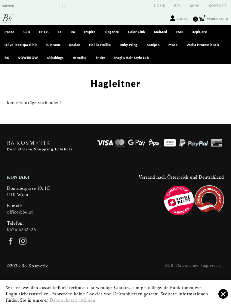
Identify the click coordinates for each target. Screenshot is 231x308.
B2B (177, 6)
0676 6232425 (21, 229)
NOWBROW (28, 58)
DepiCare (199, 32)
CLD (26, 32)
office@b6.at (20, 212)
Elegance (112, 32)
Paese (9, 32)
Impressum (211, 265)
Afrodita (80, 58)
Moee (172, 45)
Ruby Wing (128, 45)
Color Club (136, 32)
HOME (159, 6)
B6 (7, 58)
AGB (169, 265)
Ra (73, 32)
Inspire (90, 32)
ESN (179, 32)
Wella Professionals (202, 45)
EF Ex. (44, 32)
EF (60, 32)
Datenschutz (187, 265)
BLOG (195, 6)
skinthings (55, 58)
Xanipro (153, 45)
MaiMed (160, 32)
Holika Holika (100, 45)
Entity (100, 58)
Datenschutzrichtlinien (72, 300)
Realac (74, 45)
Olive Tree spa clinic (21, 45)
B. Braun (53, 45)
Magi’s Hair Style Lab (131, 58)
